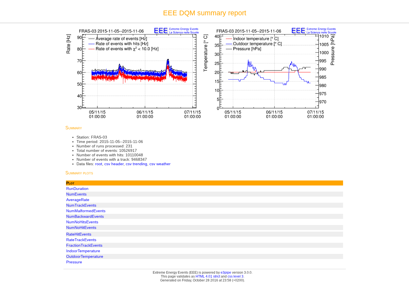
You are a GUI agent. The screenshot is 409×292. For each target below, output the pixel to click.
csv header (114, 164)
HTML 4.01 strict (208, 276)
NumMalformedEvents (85, 211)
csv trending (136, 164)
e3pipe (226, 272)
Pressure (74, 262)
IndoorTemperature (83, 251)
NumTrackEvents (81, 205)
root (98, 164)
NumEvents (76, 194)
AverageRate (77, 199)
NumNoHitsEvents (82, 222)
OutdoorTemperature (84, 256)
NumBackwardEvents (85, 216)
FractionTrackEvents (84, 245)
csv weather (160, 164)
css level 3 (235, 276)
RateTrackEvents (81, 239)
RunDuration (77, 188)
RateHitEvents (78, 234)
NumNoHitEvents (81, 227)
